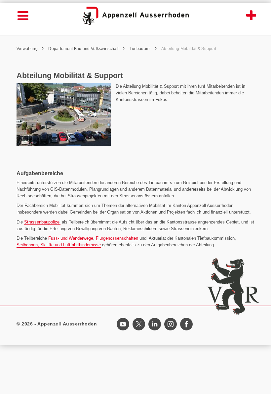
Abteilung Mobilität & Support (188, 48)
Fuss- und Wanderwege (70, 238)
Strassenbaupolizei (42, 222)
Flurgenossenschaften (117, 238)
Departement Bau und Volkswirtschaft (84, 48)
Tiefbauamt (141, 48)
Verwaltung (28, 48)
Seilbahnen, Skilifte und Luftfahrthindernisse (59, 244)
